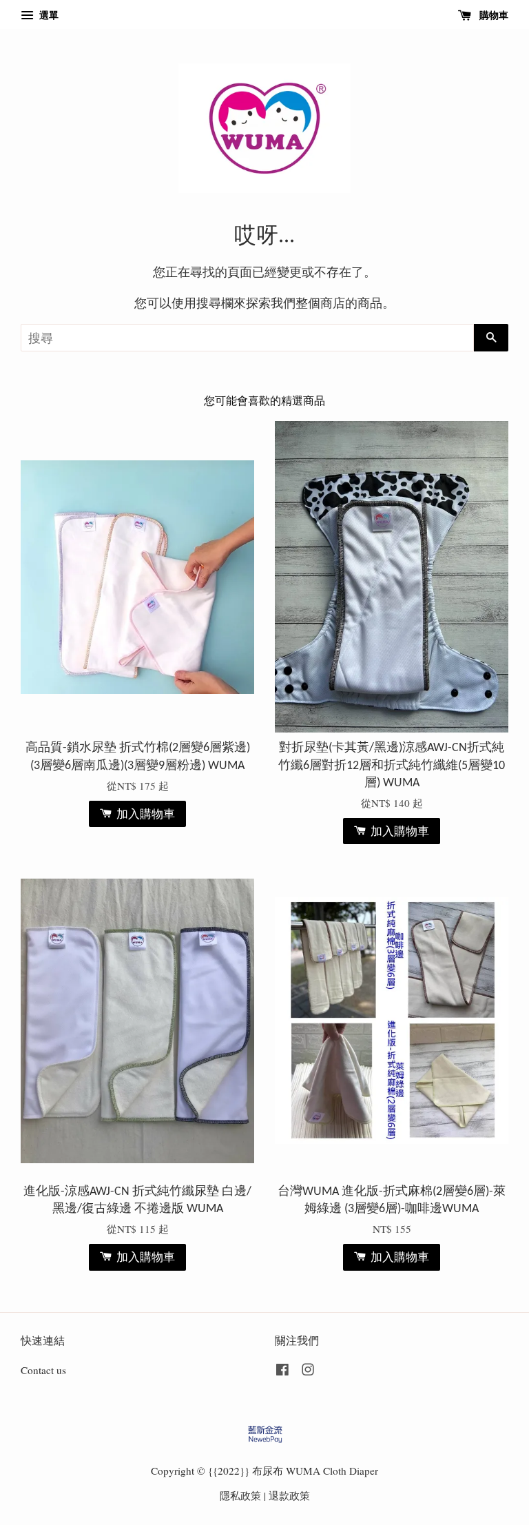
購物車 (492, 15)
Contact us (43, 1370)
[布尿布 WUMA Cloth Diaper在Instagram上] (307, 1371)
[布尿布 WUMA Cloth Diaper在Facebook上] (282, 1371)
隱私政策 (240, 1495)
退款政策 (289, 1495)
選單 (48, 15)
